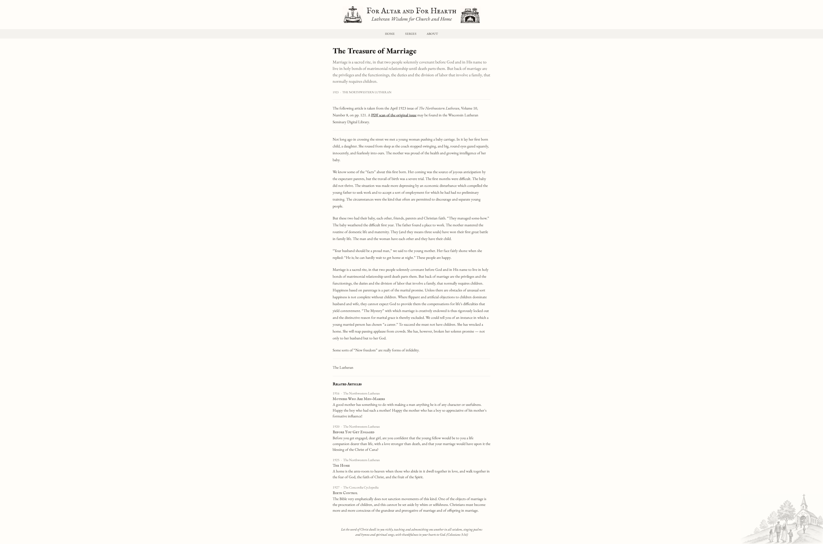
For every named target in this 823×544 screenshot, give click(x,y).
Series (410, 34)
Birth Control (345, 493)
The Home (341, 465)
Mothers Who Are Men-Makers (359, 399)
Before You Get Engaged (353, 432)
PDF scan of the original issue (393, 114)
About (432, 34)
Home (390, 34)
